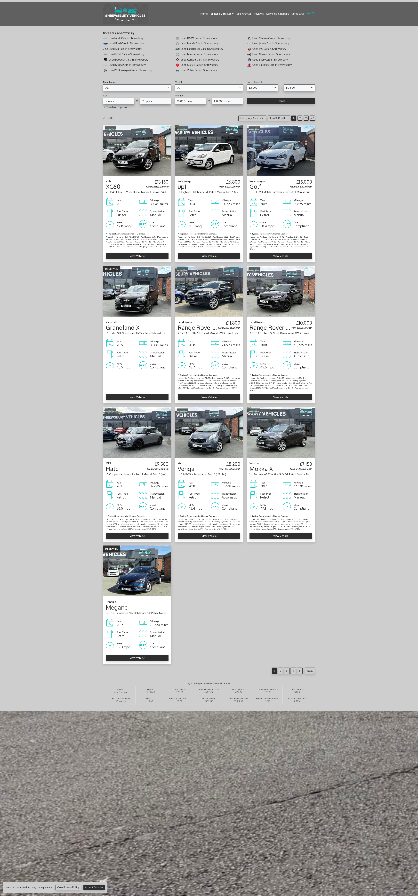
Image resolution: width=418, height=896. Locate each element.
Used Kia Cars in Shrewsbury (125, 48)
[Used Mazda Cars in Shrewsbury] (177, 54)
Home (204, 13)
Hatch (113, 468)
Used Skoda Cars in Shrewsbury (127, 64)
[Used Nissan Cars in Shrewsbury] (249, 54)
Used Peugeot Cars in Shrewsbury (128, 59)
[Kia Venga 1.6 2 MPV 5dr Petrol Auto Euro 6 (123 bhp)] (209, 432)
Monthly (258, 82)
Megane (117, 607)
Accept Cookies (94, 887)
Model (178, 82)
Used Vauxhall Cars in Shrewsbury (272, 64)
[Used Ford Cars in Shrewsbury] (105, 43)
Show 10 (277, 118)
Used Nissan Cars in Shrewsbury (271, 54)
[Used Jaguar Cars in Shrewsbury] (249, 43)
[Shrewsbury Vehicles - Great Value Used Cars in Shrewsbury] (125, 13)
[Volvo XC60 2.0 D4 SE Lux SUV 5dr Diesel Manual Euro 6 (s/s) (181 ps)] (137, 149)
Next (310, 670)
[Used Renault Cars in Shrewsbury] (177, 59)
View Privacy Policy (68, 887)
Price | (255, 82)
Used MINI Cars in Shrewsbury (126, 54)
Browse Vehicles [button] (221, 13)
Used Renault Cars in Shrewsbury (200, 59)
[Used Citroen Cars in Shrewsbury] (249, 38)
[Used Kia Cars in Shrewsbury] (105, 48)
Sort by (251, 118)
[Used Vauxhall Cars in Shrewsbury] (249, 64)
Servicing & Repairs (277, 13)
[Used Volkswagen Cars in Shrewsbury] (105, 70)
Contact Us (297, 13)
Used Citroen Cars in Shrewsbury (271, 38)
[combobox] (137, 88)
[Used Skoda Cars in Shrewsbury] (105, 64)
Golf (255, 186)
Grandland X (123, 327)
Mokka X (261, 468)
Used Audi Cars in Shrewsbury (126, 38)
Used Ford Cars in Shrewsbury (126, 43)
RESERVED (111, 268)
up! (182, 186)
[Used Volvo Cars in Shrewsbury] (177, 70)
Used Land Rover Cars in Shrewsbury (202, 48)
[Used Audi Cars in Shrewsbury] (105, 38)
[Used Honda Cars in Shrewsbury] (177, 43)
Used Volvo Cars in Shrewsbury (199, 70)
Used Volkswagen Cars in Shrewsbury (131, 70)
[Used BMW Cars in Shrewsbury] (177, 38)
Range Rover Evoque (206, 327)
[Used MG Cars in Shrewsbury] (249, 48)
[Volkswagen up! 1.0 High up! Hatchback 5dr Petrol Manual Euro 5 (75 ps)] (209, 149)
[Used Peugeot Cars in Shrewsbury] (105, 59)
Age (105, 95)
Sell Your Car (243, 13)
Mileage (179, 95)
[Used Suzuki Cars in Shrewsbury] (177, 64)
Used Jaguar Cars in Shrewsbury (270, 43)
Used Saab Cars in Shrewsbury (270, 59)
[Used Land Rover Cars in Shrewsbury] (177, 48)
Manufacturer (110, 82)
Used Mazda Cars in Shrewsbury (199, 54)
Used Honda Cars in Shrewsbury (199, 43)
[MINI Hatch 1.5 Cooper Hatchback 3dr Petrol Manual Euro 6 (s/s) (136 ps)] (137, 432)
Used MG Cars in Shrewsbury (269, 48)
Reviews (259, 13)
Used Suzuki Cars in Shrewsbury (199, 64)
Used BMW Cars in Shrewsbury (199, 38)
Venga (186, 468)
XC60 (113, 186)
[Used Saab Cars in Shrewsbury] (249, 59)
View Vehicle (137, 256)
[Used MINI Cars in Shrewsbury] (105, 54)
